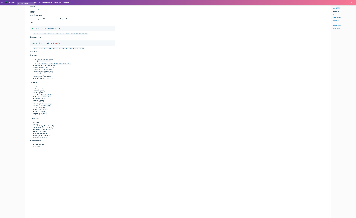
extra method (336, 28)
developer (336, 20)
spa (334, 15)
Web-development (47, 2)
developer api (337, 17)
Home (35, 2)
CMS (60, 2)
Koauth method (337, 25)
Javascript (55, 2)
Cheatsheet (66, 2)
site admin (336, 23)
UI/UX (39, 2)
